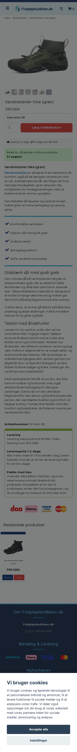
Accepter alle (38, 729)
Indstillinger (38, 740)
